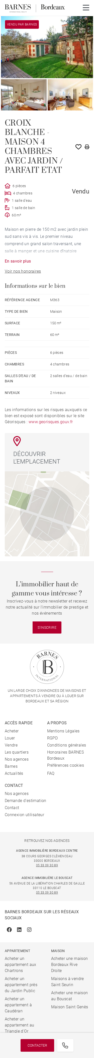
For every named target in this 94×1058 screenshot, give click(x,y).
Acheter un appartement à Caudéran (18, 1004)
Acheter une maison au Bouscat (69, 995)
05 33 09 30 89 (47, 865)
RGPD (52, 738)
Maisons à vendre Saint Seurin (67, 981)
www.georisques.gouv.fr (51, 421)
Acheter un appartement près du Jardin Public (21, 984)
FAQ (51, 773)
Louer (10, 738)
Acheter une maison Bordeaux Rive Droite (69, 964)
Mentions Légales (63, 731)
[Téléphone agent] (65, 1045)
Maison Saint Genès (69, 1007)
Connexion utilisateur (24, 814)
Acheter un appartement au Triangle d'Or (19, 1025)
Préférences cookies (65, 765)
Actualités (14, 773)
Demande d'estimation (25, 800)
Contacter (37, 1045)
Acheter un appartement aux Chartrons (20, 964)
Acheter (12, 731)
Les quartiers (17, 752)
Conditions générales (66, 745)
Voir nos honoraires (23, 271)
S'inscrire (47, 627)
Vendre (11, 745)
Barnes (11, 766)
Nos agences (17, 759)
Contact (12, 807)
